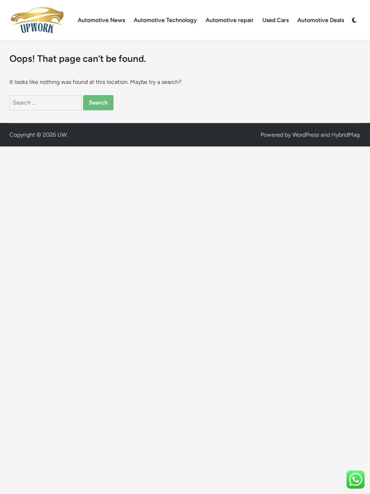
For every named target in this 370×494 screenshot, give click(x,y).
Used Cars (275, 20)
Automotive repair (230, 20)
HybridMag (345, 134)
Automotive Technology (165, 20)
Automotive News (101, 20)
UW (62, 134)
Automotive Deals (320, 20)
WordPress (305, 134)
